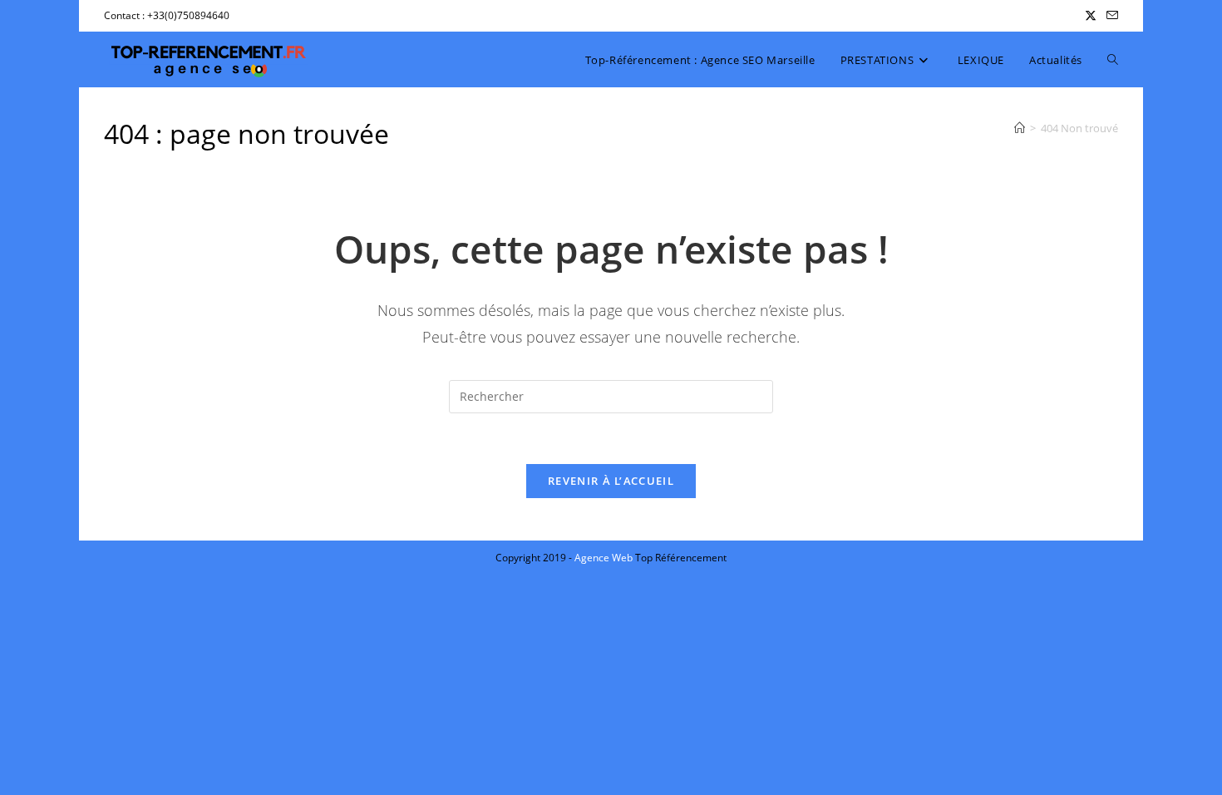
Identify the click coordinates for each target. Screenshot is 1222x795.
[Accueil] (1019, 128)
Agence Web (604, 558)
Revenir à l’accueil (611, 480)
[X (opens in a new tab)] (1090, 15)
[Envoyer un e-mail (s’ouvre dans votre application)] (1109, 15)
